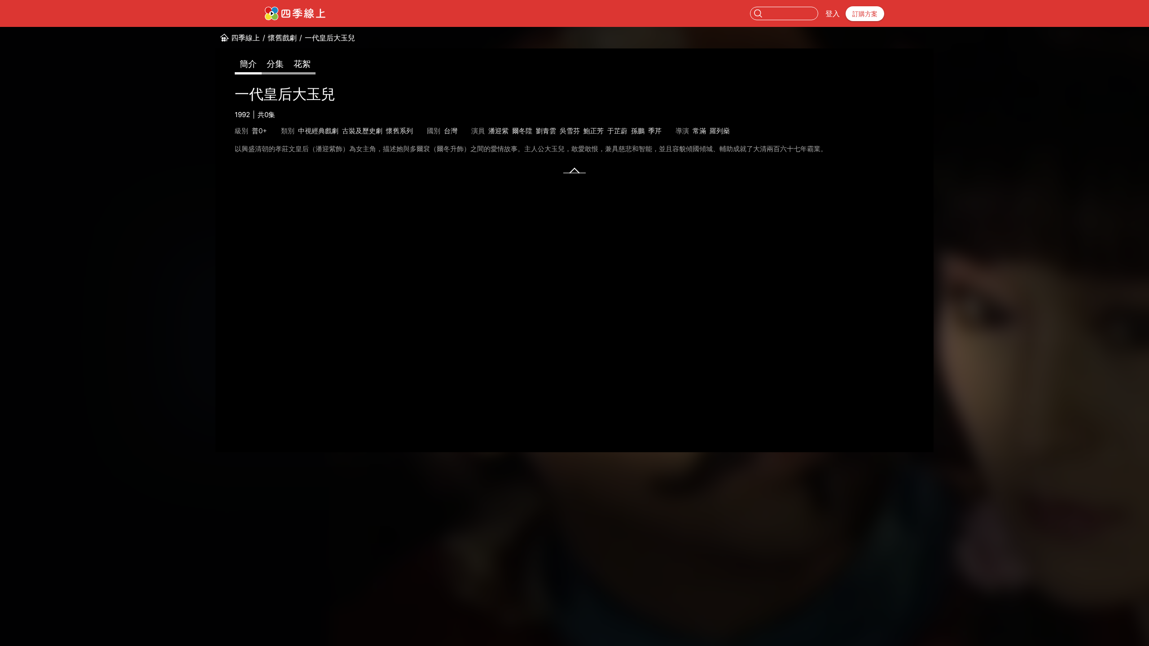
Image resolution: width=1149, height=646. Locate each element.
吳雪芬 (570, 131)
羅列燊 (720, 131)
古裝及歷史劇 (362, 131)
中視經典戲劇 (318, 131)
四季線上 (245, 37)
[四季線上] (295, 13)
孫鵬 (638, 131)
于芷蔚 (617, 131)
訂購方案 (864, 13)
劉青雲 (546, 131)
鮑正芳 (593, 131)
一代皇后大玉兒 (330, 37)
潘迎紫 (498, 131)
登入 (832, 13)
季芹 (655, 131)
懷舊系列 (399, 131)
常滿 (699, 131)
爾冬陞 (522, 131)
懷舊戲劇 (282, 37)
